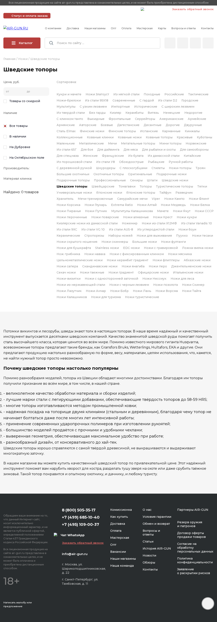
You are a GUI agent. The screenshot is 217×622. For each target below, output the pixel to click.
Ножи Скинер (193, 285)
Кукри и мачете (69, 94)
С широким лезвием (177, 106)
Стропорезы (94, 235)
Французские (113, 156)
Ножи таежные (92, 272)
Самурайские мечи (132, 199)
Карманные (171, 131)
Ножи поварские (105, 217)
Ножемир (130, 223)
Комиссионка (121, 510)
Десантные (152, 125)
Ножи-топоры (180, 168)
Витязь (153, 113)
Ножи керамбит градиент (127, 260)
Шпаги (152, 180)
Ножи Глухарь (96, 205)
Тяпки (202, 186)
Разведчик (184, 192)
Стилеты (158, 168)
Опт (113, 28)
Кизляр (115, 113)
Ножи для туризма (106, 297)
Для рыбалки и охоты (159, 149)
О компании (53, 28)
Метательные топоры (138, 143)
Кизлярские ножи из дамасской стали (87, 223)
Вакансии (118, 552)
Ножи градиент (121, 272)
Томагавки (127, 186)
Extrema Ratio (122, 205)
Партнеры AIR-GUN (192, 510)
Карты (162, 28)
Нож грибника (68, 254)
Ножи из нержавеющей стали (81, 285)
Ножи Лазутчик (69, 291)
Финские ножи (92, 131)
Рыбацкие (156, 162)
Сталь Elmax (66, 131)
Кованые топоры (159, 137)
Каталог (26, 43)
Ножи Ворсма (167, 291)
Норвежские (196, 143)
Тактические (198, 94)
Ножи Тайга (191, 291)
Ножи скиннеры (115, 242)
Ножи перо (158, 266)
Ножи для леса (182, 278)
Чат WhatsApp (156, 9)
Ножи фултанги (173, 242)
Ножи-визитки (69, 278)
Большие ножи (144, 242)
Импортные (120, 106)
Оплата (126, 28)
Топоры (146, 186)
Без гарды (97, 113)
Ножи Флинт (199, 199)
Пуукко (182, 235)
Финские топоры (122, 131)
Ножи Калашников (72, 297)
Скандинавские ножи (99, 266)
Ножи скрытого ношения (77, 242)
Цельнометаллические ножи (80, 260)
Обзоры (149, 562)
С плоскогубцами (133, 168)
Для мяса (131, 149)
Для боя (87, 149)
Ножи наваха (94, 254)
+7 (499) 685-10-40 (76, 9)
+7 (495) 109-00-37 (118, 9)
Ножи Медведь (173, 205)
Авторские (87, 125)
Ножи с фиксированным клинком (137, 254)
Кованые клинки (100, 137)
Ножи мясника (180, 254)
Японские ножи (109, 192)
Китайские (192, 156)
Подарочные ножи (171, 174)
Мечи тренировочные (95, 199)
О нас (147, 510)
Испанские (149, 131)
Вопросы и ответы (183, 28)
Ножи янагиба (133, 266)
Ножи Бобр (119, 291)
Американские (171, 119)
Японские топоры (140, 192)
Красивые (185, 137)
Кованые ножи (130, 137)
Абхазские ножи (197, 260)
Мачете (163, 211)
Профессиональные (110, 180)
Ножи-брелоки (69, 100)
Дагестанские (128, 125)
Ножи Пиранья (69, 211)
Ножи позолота (165, 285)
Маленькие (66, 143)
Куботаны (204, 137)
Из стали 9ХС (67, 229)
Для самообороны (194, 149)
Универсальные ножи (74, 192)
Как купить (119, 517)
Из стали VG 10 (93, 229)
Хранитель (65, 199)
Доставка (73, 28)
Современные (124, 100)
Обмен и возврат (156, 524)
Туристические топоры (174, 186)
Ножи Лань (142, 291)
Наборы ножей (120, 235)
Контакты (207, 28)
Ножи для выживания (154, 235)
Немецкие (171, 113)
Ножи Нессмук (154, 278)
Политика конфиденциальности (195, 560)
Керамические (68, 235)
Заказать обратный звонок (193, 9)
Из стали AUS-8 (121, 229)
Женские (90, 156)
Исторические (145, 106)
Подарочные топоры (73, 180)
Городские (189, 100)
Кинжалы (192, 131)
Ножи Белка (200, 205)
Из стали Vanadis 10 (196, 223)
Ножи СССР (204, 211)
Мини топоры (170, 143)
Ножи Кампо (174, 199)
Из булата (135, 156)
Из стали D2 (167, 100)
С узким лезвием (93, 106)
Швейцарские (103, 186)
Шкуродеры (105, 168)
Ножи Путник (96, 211)
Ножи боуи (187, 229)
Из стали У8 (105, 162)
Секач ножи (66, 272)
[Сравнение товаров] (182, 43)
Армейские (197, 119)
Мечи (112, 143)
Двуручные (193, 125)
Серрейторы (145, 119)
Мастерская (145, 28)
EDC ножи (131, 248)
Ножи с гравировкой (161, 248)
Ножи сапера (67, 266)
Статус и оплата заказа (29, 15)
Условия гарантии (157, 517)
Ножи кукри (187, 217)
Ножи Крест (162, 217)
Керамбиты (134, 113)
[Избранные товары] (195, 43)
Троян (200, 168)
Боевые (107, 125)
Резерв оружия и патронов (189, 524)
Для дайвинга (108, 149)
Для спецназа (68, 156)
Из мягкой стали (126, 94)
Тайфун (165, 192)
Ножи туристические (142, 297)
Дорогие (173, 125)
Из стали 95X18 (96, 100)
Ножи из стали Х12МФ (159, 223)
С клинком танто (70, 119)
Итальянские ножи (188, 272)
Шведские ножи (175, 180)
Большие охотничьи (73, 174)
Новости (149, 555)
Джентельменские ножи (191, 266)
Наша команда (122, 566)
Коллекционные (70, 137)
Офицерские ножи (153, 272)
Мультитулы (66, 106)
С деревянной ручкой (74, 168)
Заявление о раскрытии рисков (193, 571)
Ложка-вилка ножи (197, 248)
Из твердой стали (71, 113)
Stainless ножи (107, 248)
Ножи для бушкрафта (74, 248)
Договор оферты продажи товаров (191, 535)
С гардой (146, 100)
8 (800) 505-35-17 (79, 510)
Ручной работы (181, 162)
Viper (156, 199)
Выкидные (95, 119)
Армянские (66, 125)
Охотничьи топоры (108, 174)
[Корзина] (208, 43)
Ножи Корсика (68, 205)
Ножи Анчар (96, 291)
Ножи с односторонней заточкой (111, 278)
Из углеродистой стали (155, 229)
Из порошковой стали (74, 162)
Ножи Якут (182, 211)
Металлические (91, 143)
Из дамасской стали (163, 156)
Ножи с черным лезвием (129, 285)
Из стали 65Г (67, 149)
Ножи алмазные (136, 217)
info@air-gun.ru (75, 554)
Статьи (148, 541)
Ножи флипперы (166, 260)
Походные (152, 94)
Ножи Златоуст (97, 94)
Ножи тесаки (202, 235)
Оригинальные (140, 174)
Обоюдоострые (131, 162)
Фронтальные (120, 119)
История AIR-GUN (157, 548)
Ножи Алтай (147, 205)
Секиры (136, 180)
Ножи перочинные (72, 217)
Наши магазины (95, 28)
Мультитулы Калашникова (132, 211)
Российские (174, 94)
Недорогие (193, 113)
